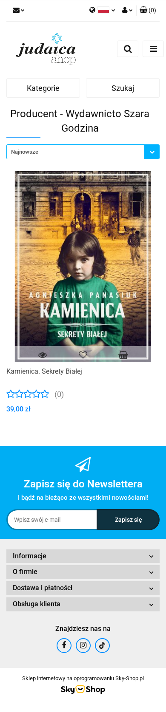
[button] (148, 10)
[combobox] (83, 151)
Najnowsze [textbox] (24, 152)
